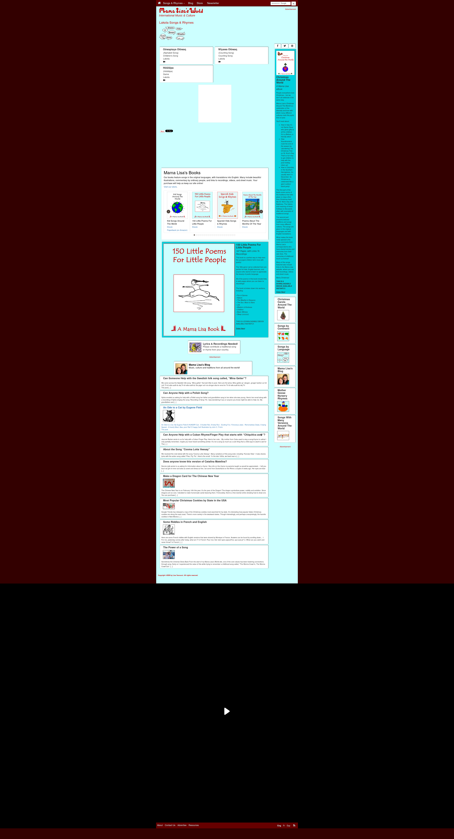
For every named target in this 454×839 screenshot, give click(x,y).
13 (218, 235)
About (160, 825)
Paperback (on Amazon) (177, 230)
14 (220, 235)
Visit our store (170, 186)
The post (164, 429)
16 (224, 235)
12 (216, 235)
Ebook (169, 227)
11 (214, 235)
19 (230, 235)
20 (232, 235)
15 (222, 235)
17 (226, 235)
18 (228, 235)
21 (234, 235)
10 (212, 235)
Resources (194, 825)
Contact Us (170, 825)
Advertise (181, 825)
